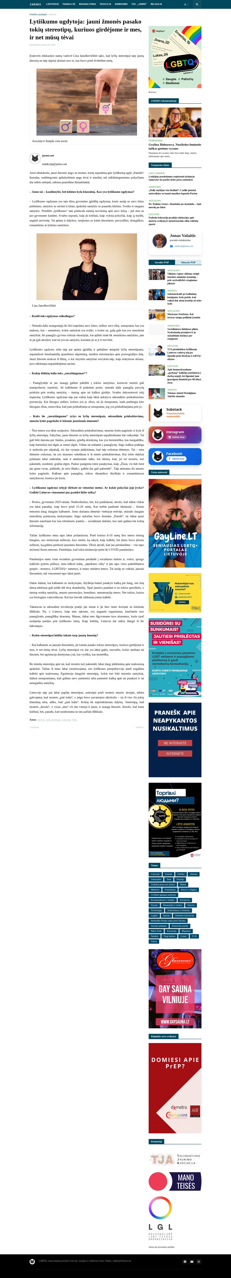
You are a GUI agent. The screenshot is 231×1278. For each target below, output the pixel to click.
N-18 (194, 936)
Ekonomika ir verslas (172, 905)
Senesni (139, 727)
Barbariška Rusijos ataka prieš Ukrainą (168, 921)
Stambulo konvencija (184, 915)
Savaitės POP (162, 262)
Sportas (166, 915)
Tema (74, 720)
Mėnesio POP (188, 262)
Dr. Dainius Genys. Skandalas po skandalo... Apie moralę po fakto (175, 206)
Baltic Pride (156, 931)
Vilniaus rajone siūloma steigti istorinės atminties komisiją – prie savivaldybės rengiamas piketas (183, 278)
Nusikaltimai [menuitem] (87, 4)
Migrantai (186, 931)
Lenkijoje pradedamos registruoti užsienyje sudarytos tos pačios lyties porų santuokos (172, 178)
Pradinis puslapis (38, 14)
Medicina (155, 890)
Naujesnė (35, 727)
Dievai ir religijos (189, 890)
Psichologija (156, 910)
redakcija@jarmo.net (184, 246)
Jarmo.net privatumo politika (161, 1247)
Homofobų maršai (180, 926)
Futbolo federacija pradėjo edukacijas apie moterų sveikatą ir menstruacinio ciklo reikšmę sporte (173, 221)
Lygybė (154, 915)
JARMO (35, 4)
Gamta (154, 941)
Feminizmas (170, 890)
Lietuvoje (66, 720)
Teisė (169, 879)
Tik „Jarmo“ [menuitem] (139, 4)
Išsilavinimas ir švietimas (178, 910)
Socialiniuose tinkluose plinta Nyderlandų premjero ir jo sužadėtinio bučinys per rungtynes (182, 334)
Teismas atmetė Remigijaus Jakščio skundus (181, 395)
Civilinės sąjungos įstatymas (163, 895)
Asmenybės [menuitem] (121, 4)
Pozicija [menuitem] (105, 4)
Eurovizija (171, 931)
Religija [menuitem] (156, 4)
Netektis (154, 936)
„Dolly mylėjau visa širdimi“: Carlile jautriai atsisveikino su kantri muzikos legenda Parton (173, 192)
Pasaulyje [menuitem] (69, 4)
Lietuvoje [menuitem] (52, 4)
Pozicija (180, 879)
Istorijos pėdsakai (158, 926)
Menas (183, 884)
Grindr (184, 936)
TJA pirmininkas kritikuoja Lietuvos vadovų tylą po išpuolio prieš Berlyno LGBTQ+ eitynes (184, 354)
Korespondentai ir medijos (162, 900)
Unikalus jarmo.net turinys (163, 884)
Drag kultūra (169, 936)
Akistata (193, 874)
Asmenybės (156, 879)
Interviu (52, 14)
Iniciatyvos (185, 900)
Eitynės (154, 905)
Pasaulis (168, 874)
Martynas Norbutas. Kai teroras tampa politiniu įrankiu (183, 316)
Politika (181, 874)
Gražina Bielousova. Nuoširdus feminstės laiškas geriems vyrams (175, 146)
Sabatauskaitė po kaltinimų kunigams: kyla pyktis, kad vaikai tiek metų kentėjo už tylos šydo (184, 299)
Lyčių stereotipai (53, 720)
